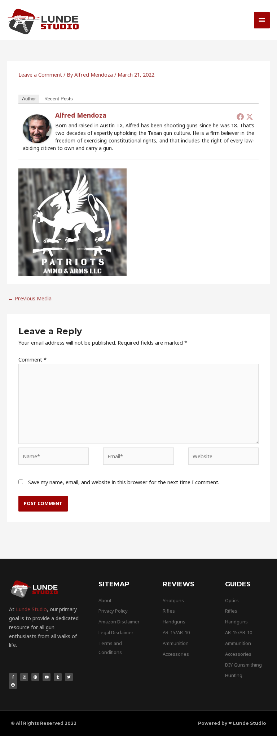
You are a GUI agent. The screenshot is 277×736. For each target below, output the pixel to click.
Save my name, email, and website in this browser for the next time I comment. (123, 482)
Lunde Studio (31, 609)
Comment (32, 359)
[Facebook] (240, 116)
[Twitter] (249, 116)
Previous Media (30, 298)
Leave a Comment (40, 74)
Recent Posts (58, 98)
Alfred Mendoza (80, 115)
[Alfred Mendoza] (37, 128)
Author (29, 98)
